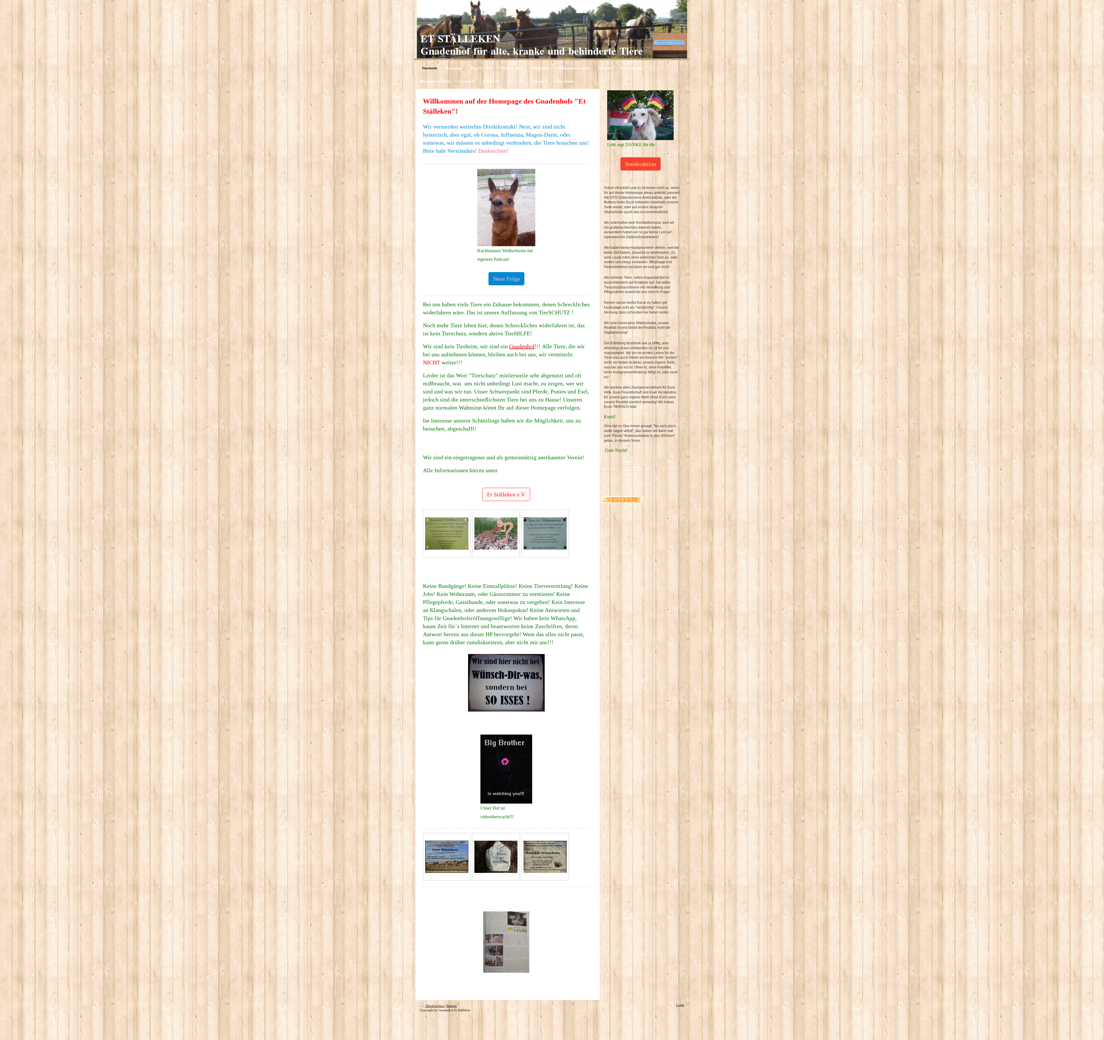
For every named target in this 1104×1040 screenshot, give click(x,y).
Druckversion (435, 1006)
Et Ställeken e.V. (506, 494)
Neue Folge (506, 279)
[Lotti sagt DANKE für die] (640, 115)
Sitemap (451, 1006)
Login (680, 1005)
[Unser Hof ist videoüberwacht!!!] (506, 769)
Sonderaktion (640, 164)
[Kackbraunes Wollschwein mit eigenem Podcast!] (506, 207)
